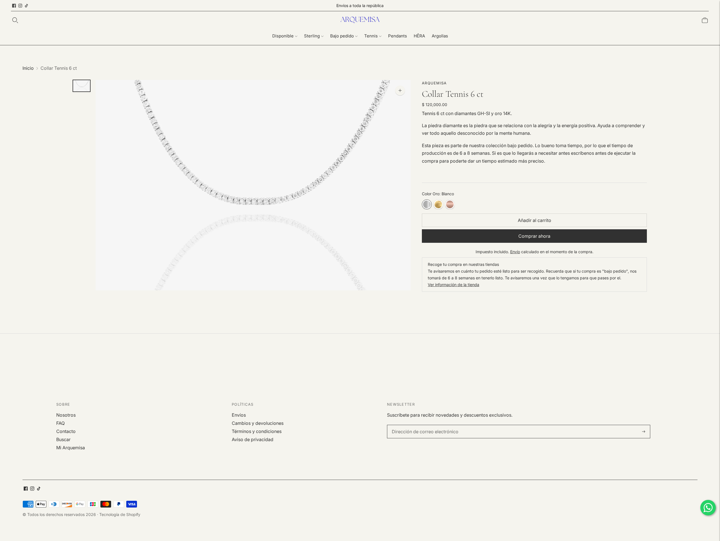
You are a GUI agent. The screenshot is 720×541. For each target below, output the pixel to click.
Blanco (427, 204)
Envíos (239, 415)
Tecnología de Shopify (119, 514)
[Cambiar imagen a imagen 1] (81, 86)
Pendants (397, 36)
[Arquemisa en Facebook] (14, 6)
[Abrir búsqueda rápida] (15, 20)
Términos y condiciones (257, 431)
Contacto (66, 431)
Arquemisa (434, 83)
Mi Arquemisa (70, 447)
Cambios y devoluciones (258, 423)
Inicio (28, 68)
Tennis (371, 36)
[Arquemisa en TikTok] (26, 6)
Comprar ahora (534, 236)
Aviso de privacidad (252, 439)
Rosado (450, 204)
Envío (515, 251)
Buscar (63, 439)
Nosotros (66, 415)
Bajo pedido (342, 36)
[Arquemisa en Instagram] (20, 6)
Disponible (283, 36)
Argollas (440, 36)
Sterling (312, 36)
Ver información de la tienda (453, 284)
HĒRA (419, 36)
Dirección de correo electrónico (421, 425)
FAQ (60, 423)
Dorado (438, 204)
